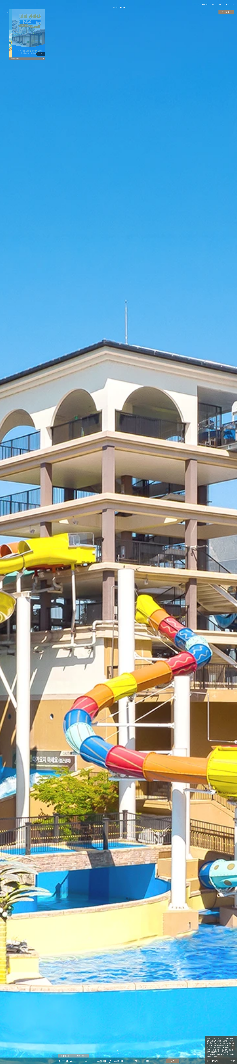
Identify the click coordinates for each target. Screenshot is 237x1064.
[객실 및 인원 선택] (144, 1061)
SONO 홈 (197, 4)
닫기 (43, 59)
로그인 (212, 4)
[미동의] (215, 1061)
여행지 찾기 (204, 4)
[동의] (209, 1061)
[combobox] (220, 4)
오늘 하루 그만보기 (15, 59)
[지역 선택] (86, 1060)
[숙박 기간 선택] (110, 1061)
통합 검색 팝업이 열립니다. (8, 4)
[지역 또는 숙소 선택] (71, 1061)
